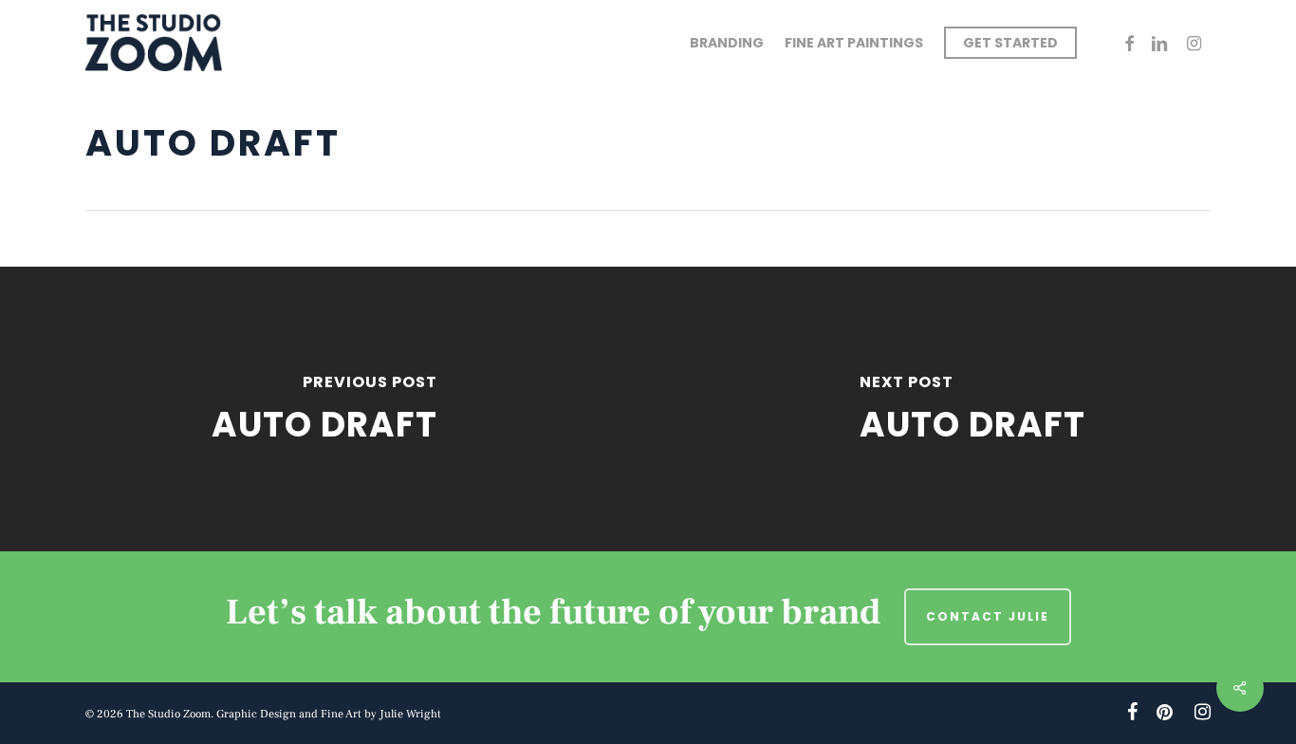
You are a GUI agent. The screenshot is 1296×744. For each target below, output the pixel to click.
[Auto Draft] (324, 409)
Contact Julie (987, 616)
